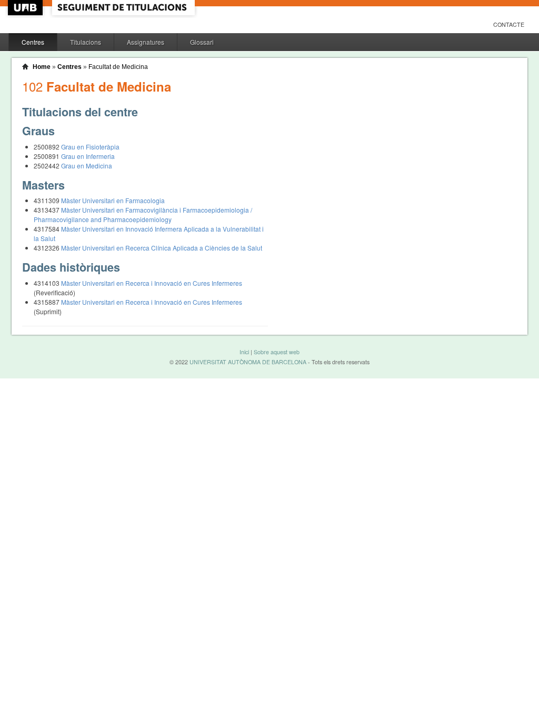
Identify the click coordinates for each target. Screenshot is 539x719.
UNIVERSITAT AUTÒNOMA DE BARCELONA (247, 362)
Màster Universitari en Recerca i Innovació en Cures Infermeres (151, 282)
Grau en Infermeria (88, 156)
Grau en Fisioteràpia (90, 146)
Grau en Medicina (86, 165)
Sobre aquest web (277, 352)
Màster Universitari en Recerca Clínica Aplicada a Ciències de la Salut (161, 247)
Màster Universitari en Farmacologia (113, 200)
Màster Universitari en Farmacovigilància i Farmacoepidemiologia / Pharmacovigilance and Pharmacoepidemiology (143, 214)
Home (42, 67)
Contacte (508, 24)
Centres (33, 41)
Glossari (202, 41)
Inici (244, 352)
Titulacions (85, 41)
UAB (26, 7)
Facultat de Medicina (118, 67)
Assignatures (145, 41)
